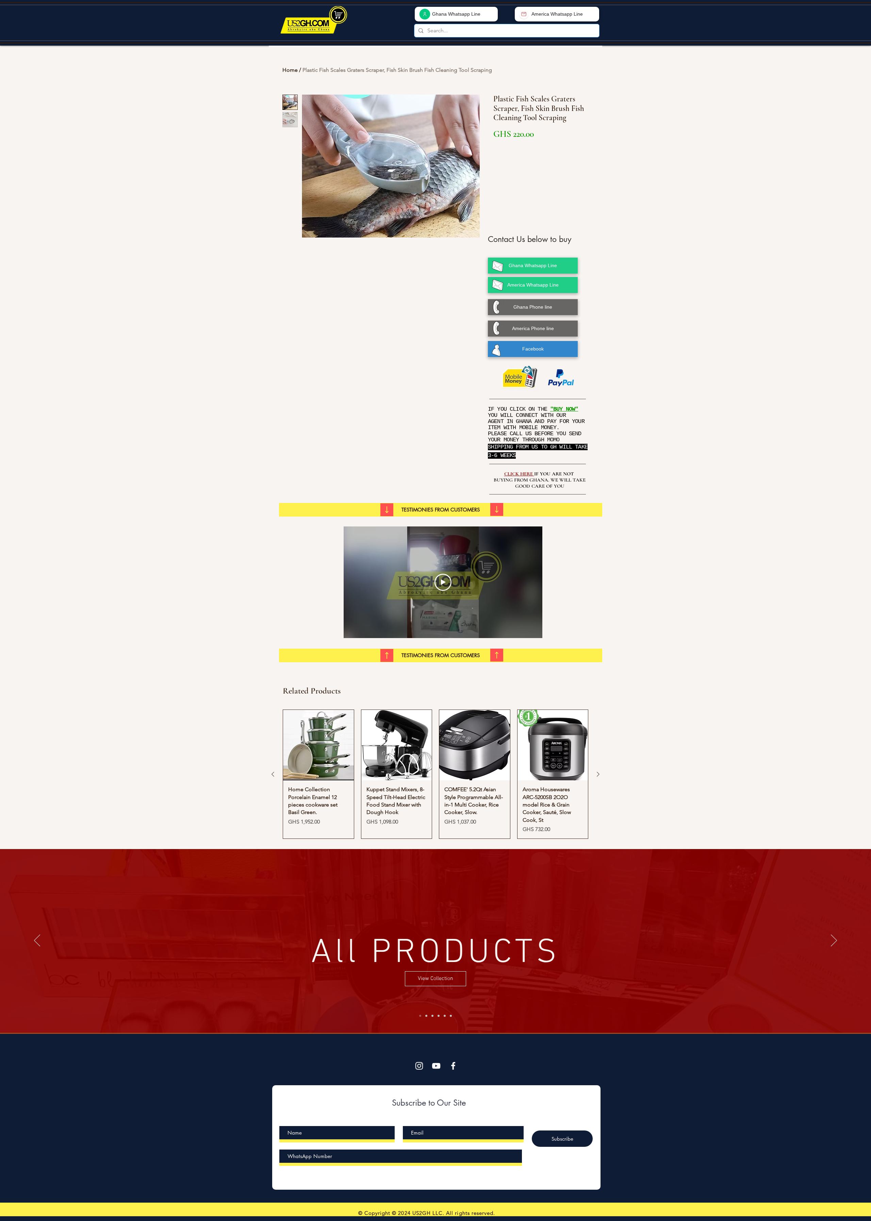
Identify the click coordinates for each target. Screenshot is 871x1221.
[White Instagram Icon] (419, 1066)
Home (290, 70)
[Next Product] (598, 774)
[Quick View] (318, 745)
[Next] (834, 940)
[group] (435, 774)
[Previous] (37, 940)
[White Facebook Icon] (453, 1066)
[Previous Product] (273, 774)
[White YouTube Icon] (436, 1066)
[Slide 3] (439, 1016)
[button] (440, 510)
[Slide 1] (426, 1016)
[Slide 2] (432, 1016)
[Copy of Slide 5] (451, 1016)
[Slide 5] (420, 1016)
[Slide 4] (445, 1016)
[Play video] (442, 582)
